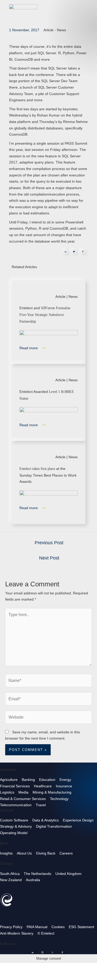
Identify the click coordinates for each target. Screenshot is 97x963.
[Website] (48, 718)
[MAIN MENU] (89, 7)
